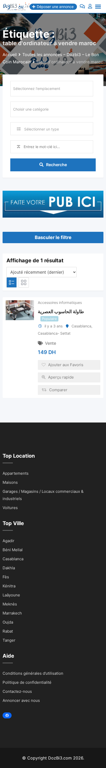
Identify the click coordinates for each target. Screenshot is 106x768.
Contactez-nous (17, 691)
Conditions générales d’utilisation (33, 673)
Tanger (9, 640)
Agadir (8, 540)
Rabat (8, 631)
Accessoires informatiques (60, 302)
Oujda (8, 622)
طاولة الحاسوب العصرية (61, 311)
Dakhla (9, 567)
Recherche (56, 164)
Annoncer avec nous (21, 700)
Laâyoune (11, 595)
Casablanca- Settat (54, 333)
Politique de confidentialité (27, 682)
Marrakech (12, 613)
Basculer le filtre (53, 237)
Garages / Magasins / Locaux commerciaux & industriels (43, 495)
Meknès (10, 604)
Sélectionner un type (41, 129)
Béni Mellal (13, 549)
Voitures (10, 507)
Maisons (10, 482)
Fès (6, 576)
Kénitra (9, 585)
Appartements (16, 473)
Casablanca (81, 326)
